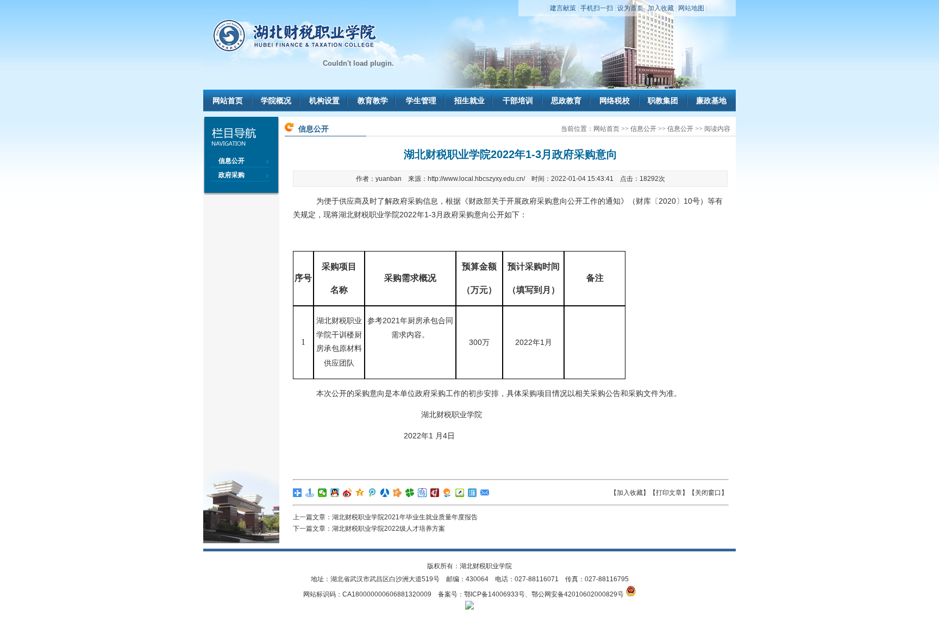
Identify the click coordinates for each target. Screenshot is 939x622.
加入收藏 (661, 8)
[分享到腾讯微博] (372, 492)
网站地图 (691, 8)
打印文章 (669, 493)
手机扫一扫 (596, 8)
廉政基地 (711, 100)
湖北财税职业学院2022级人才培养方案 (388, 528)
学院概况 (276, 100)
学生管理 (421, 100)
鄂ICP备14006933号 (494, 594)
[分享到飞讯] (447, 492)
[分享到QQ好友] (335, 492)
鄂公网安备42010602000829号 (577, 594)
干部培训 (518, 100)
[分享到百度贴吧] (422, 492)
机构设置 (324, 100)
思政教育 (566, 100)
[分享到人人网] (385, 492)
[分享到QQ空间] (360, 492)
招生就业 (469, 100)
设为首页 (630, 8)
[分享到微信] (322, 492)
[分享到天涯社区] (472, 492)
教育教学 (373, 100)
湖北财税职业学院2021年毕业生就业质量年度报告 (405, 517)
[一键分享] (310, 492)
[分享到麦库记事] (460, 492)
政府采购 (231, 175)
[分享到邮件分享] (485, 492)
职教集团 (663, 100)
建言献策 (563, 8)
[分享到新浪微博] (347, 492)
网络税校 (614, 100)
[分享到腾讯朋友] (410, 492)
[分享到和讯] (435, 492)
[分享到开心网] (397, 492)
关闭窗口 (708, 493)
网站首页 (227, 100)
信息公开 (231, 161)
